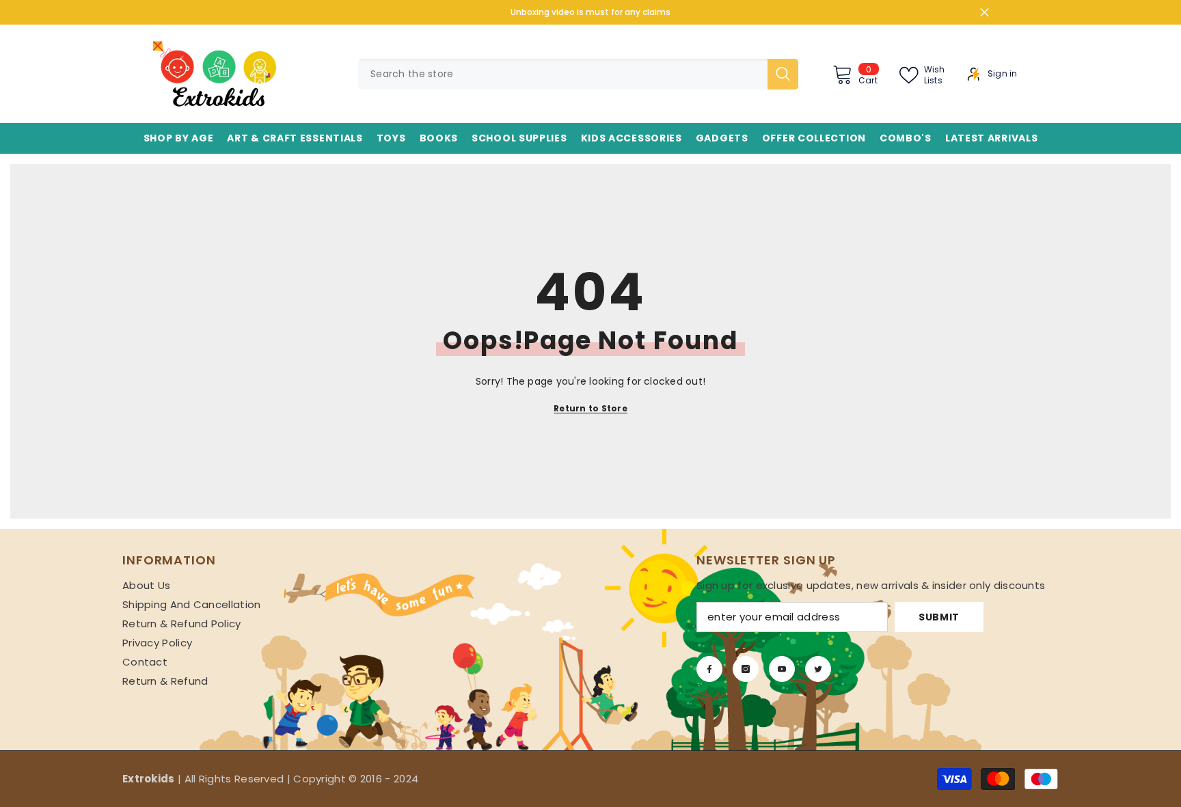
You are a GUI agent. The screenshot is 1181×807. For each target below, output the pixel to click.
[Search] (578, 74)
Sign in (1003, 74)
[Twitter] (818, 669)
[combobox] (563, 74)
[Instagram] (746, 669)
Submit (939, 617)
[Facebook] (709, 669)
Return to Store (590, 408)
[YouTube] (782, 669)
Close (984, 12)
